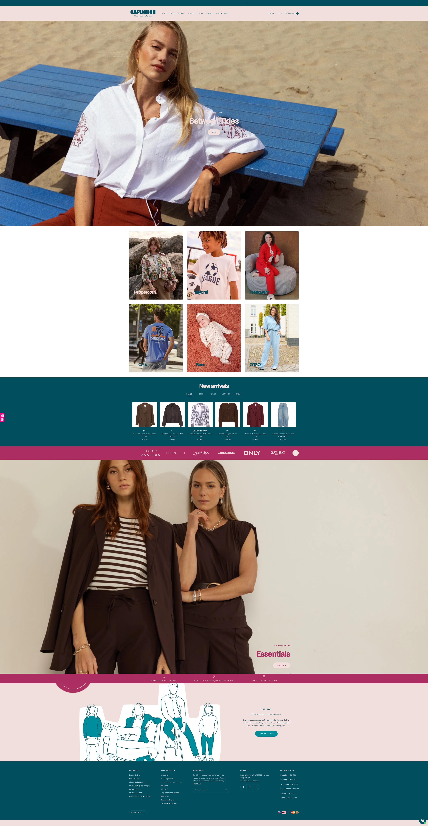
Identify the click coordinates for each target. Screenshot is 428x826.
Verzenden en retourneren (171, 782)
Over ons (164, 775)
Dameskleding (134, 775)
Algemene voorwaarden (170, 793)
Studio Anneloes (222, 13)
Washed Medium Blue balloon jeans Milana (283, 435)
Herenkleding (134, 778)
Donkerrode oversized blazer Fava (255, 435)
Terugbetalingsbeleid (169, 803)
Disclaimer (165, 796)
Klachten (164, 786)
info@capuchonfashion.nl (250, 781)
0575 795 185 (245, 778)
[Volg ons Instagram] (250, 787)
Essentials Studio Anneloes (139, 796)
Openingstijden (266, 734)
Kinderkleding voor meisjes (139, 786)
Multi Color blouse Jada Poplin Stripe (200, 435)
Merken (209, 13)
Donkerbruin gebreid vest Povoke (227, 435)
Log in (279, 13)
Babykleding (134, 789)
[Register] (226, 790)
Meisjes (181, 13)
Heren (172, 13)
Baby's (200, 13)
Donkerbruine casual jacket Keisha (172, 435)
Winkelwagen (291, 13)
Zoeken (271, 13)
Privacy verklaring (167, 800)
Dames (163, 13)
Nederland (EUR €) (137, 812)
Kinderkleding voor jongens (139, 782)
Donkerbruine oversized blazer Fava (144, 435)
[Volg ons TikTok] (256, 787)
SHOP (214, 132)
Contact (164, 789)
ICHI (144, 431)
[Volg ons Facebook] (243, 787)
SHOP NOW (281, 665)
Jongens (191, 13)
